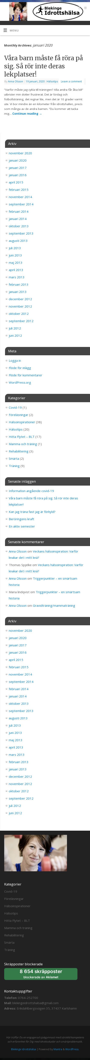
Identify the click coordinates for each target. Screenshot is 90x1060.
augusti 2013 (18, 241)
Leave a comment (71, 81)
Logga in (15, 360)
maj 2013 (15, 262)
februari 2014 (18, 211)
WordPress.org (20, 382)
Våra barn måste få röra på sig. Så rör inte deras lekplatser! (43, 66)
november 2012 (20, 306)
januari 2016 (18, 175)
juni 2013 (15, 255)
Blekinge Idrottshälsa (23, 1049)
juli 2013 (15, 248)
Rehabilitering (18, 451)
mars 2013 (16, 277)
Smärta (14, 458)
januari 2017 (18, 168)
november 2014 (20, 197)
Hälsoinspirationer (22, 422)
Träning (14, 466)
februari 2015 (18, 189)
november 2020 (20, 153)
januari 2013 (18, 292)
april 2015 (16, 182)
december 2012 (20, 299)
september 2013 (21, 233)
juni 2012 (15, 335)
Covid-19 (15, 407)
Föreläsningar (18, 415)
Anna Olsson (15, 81)
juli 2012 (15, 328)
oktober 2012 (19, 313)
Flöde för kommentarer (25, 375)
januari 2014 (18, 219)
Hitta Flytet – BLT (22, 437)
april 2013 (16, 270)
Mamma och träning (23, 444)
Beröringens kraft (21, 519)
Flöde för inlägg (20, 368)
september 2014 (21, 204)
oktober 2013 (19, 226)
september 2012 (21, 321)
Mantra (58, 1049)
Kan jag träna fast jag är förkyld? (32, 512)
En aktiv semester (22, 526)
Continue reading (27, 114)
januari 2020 (18, 160)
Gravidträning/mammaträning (54, 605)
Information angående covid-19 (31, 491)
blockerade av (45, 974)
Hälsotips (52, 81)
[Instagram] (85, 8)
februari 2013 (18, 284)
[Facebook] (79, 8)
